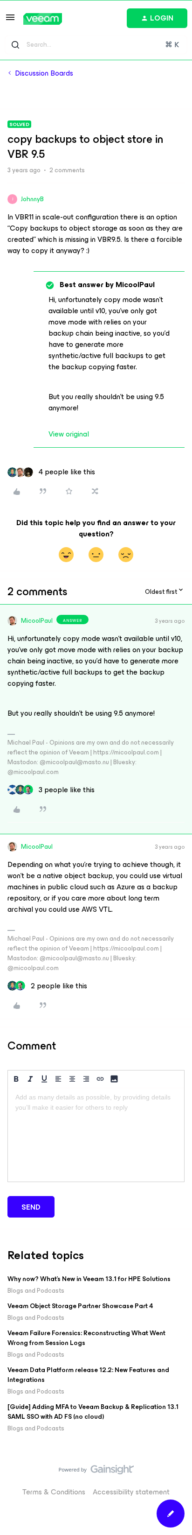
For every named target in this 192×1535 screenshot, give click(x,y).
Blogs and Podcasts (35, 1291)
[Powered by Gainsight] (96, 1472)
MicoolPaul (37, 621)
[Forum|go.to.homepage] (42, 19)
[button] (10, 20)
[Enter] (15, 44)
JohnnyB (32, 199)
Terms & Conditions (53, 1492)
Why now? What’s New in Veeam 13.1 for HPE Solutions (89, 1279)
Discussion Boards (44, 73)
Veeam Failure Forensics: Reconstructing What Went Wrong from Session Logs (86, 1338)
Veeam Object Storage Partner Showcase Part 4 (80, 1306)
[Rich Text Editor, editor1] (96, 1135)
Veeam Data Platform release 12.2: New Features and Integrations (88, 1375)
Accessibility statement (131, 1492)
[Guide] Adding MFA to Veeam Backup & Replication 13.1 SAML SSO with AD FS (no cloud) (92, 1411)
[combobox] (96, 44)
